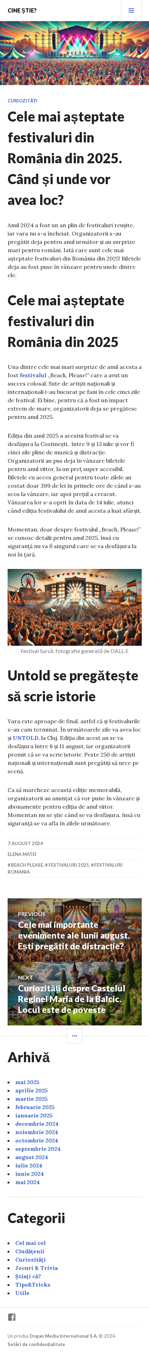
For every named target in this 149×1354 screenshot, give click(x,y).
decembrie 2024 (37, 1123)
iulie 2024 (28, 1165)
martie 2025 (31, 1098)
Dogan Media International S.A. (64, 1336)
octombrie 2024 (36, 1140)
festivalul (33, 375)
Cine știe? (22, 10)
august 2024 (31, 1157)
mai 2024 (27, 1182)
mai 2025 (27, 1082)
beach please (27, 865)
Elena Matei (22, 854)
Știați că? (28, 1276)
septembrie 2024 (38, 1148)
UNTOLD (25, 737)
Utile (22, 1292)
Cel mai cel (30, 1242)
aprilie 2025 (31, 1090)
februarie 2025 (35, 1107)
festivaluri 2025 (69, 865)
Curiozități (22, 101)
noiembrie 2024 (36, 1132)
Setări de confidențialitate (36, 1344)
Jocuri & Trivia (36, 1267)
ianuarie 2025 (34, 1115)
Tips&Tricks (32, 1284)
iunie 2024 (29, 1173)
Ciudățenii (29, 1251)
